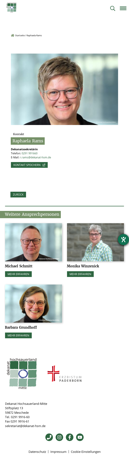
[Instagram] (59, 437)
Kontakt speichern (26, 165)
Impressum (58, 452)
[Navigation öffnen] (124, 8)
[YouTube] (80, 437)
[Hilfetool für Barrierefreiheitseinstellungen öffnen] (123, 239)
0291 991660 (29, 153)
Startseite (20, 35)
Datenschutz (37, 452)
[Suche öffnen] (112, 9)
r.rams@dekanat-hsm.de (35, 157)
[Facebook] (69, 437)
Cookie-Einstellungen (86, 452)
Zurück (18, 194)
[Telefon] (49, 437)
